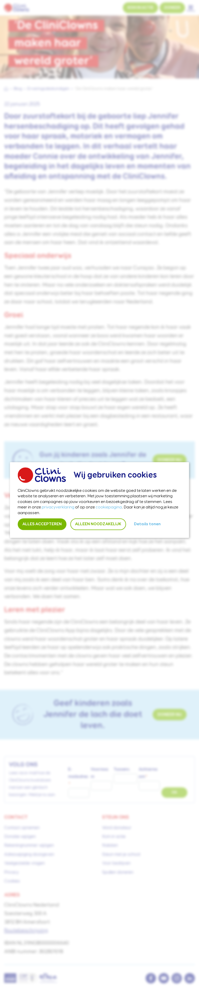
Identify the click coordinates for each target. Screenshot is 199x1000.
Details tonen (147, 524)
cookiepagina (109, 507)
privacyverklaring (58, 507)
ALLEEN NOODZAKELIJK (98, 524)
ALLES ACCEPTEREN (42, 524)
